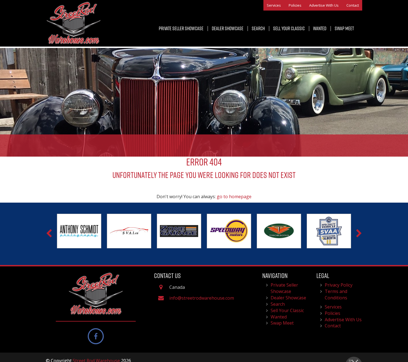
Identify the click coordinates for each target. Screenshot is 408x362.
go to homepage (234, 196)
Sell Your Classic (289, 28)
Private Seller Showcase (181, 28)
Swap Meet (344, 28)
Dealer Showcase (227, 28)
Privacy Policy (338, 285)
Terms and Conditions (336, 294)
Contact (352, 5)
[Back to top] (399, 340)
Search (258, 28)
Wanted (319, 28)
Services (274, 5)
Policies (295, 5)
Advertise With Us (324, 5)
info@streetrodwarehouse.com (201, 298)
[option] (79, 231)
